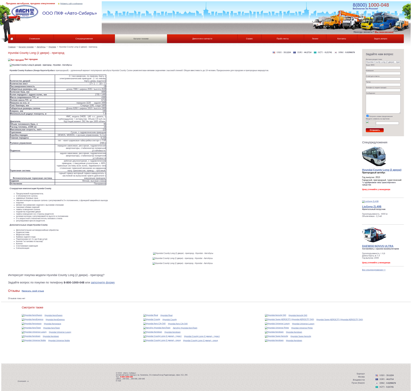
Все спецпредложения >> (374, 270)
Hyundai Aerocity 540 (298, 315)
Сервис (249, 39)
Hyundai (52, 47)
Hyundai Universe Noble (59, 340)
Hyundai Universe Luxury (60, 332)
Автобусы (41, 47)
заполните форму (103, 282)
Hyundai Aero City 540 (178, 324)
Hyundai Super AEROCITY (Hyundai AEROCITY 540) (339, 319)
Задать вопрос (380, 39)
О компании (34, 39)
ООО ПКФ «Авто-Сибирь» (69, 13)
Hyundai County (170, 319)
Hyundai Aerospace (52, 324)
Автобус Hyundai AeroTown (185, 328)
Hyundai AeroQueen (53, 315)
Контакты (341, 39)
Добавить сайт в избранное (71, 4)
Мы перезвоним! (384, 32)
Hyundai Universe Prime (302, 328)
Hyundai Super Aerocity (300, 336)
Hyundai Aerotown (51, 336)
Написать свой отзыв (33, 291)
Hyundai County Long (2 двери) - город (200, 340)
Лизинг (315, 39)
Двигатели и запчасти (202, 39)
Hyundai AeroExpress (55, 319)
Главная (12, 47)
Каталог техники (141, 39)
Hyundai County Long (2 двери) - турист (202, 336)
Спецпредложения (84, 39)
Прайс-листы (283, 39)
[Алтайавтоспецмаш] (26, 13)
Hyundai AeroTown (51, 328)
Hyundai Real (166, 315)
